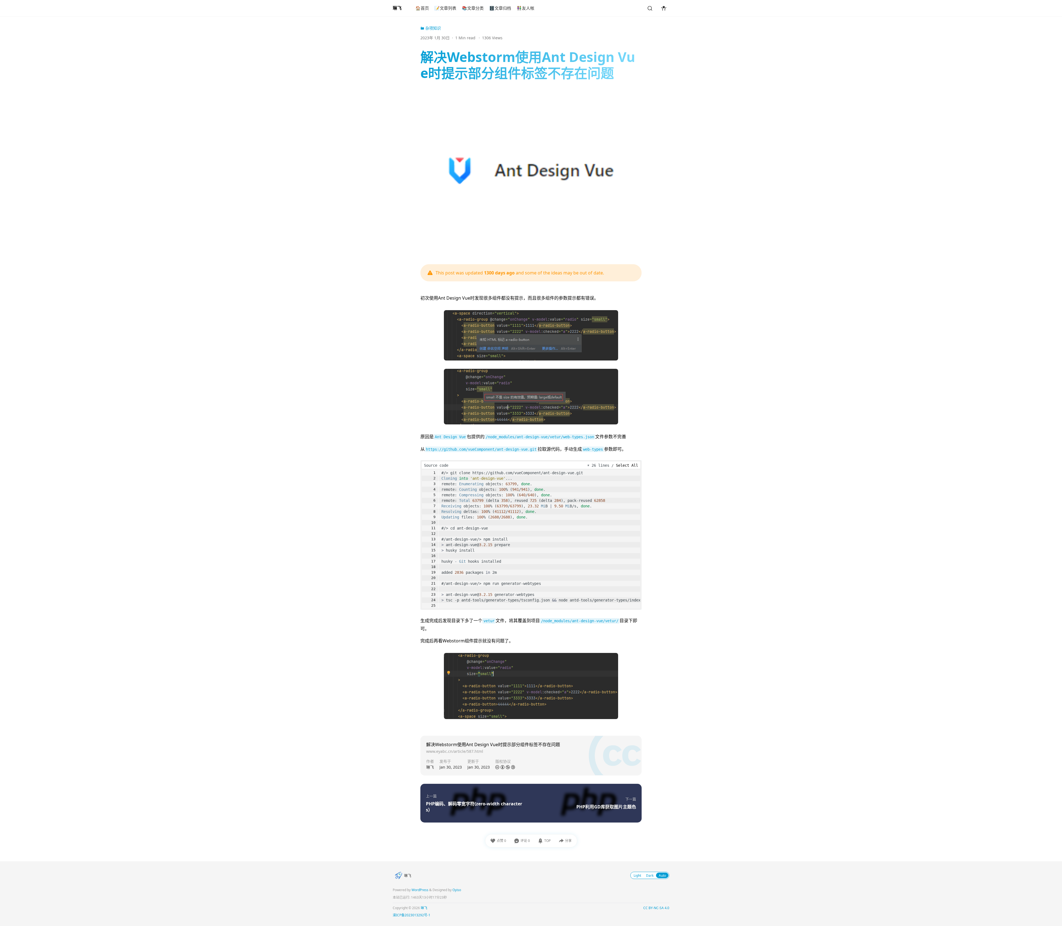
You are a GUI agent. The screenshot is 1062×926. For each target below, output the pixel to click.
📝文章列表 (445, 8)
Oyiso (456, 890)
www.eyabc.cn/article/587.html (454, 751)
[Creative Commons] (497, 767)
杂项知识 (432, 28)
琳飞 (397, 8)
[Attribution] (502, 767)
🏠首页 (422, 8)
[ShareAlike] (513, 767)
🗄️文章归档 (500, 8)
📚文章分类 (473, 8)
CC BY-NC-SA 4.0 (656, 908)
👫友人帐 (525, 8)
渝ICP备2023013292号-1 (411, 915)
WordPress (420, 890)
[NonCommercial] (508, 767)
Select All (627, 465)
